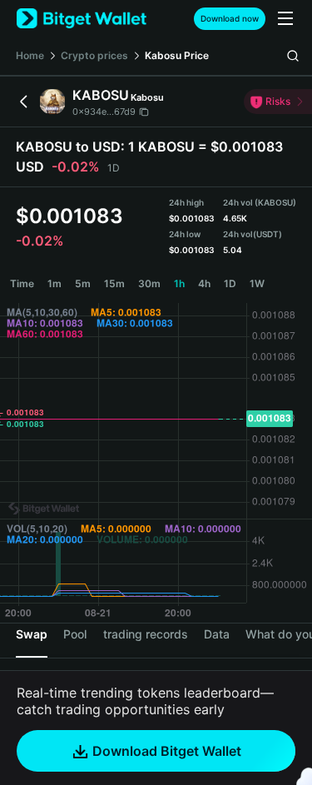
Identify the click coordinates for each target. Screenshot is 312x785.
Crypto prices (94, 55)
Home (30, 55)
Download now (230, 18)
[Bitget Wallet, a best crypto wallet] (81, 18)
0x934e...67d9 (104, 111)
